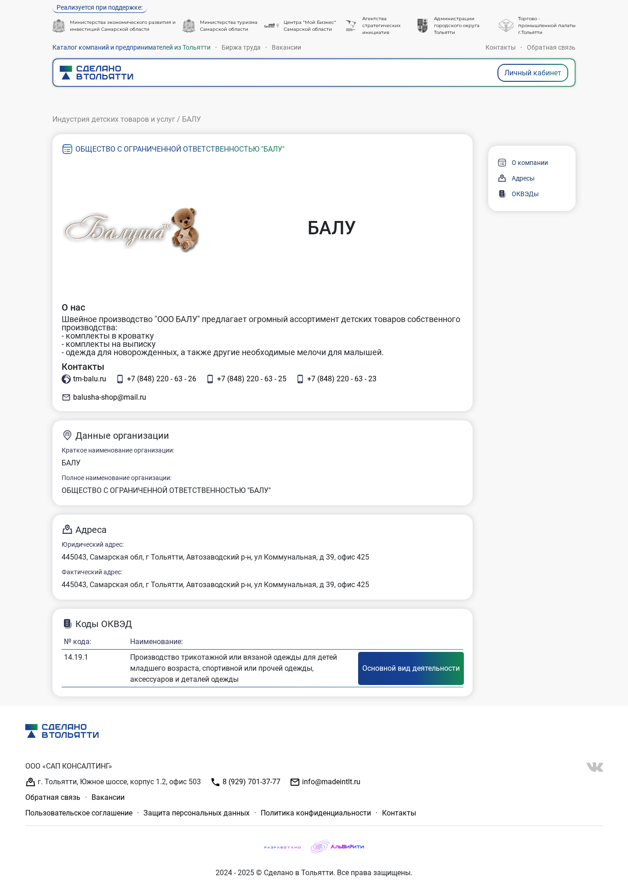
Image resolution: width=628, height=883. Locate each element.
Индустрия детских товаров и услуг (113, 119)
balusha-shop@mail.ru (109, 397)
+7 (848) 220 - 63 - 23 (342, 378)
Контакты (500, 47)
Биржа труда (241, 47)
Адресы (523, 178)
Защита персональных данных (196, 813)
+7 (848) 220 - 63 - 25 (251, 378)
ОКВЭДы (525, 194)
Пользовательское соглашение (78, 813)
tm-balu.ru (89, 378)
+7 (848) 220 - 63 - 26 (161, 378)
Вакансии (286, 47)
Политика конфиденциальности (316, 813)
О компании (530, 162)
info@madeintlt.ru (330, 781)
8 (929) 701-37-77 (250, 781)
